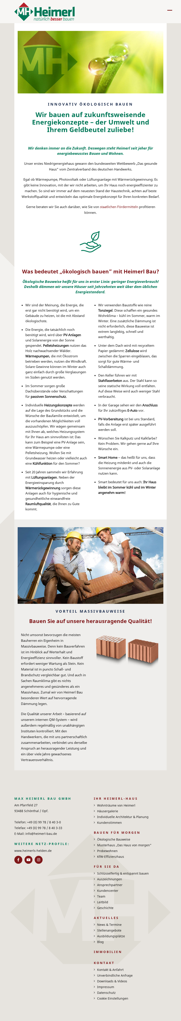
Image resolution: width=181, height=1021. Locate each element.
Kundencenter (107, 890)
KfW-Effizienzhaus (110, 856)
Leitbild (102, 902)
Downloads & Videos (112, 981)
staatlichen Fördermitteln (118, 207)
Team (101, 896)
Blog (100, 942)
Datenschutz (106, 993)
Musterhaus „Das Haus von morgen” (124, 845)
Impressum (105, 987)
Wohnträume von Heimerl (116, 805)
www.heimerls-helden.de (33, 851)
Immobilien (108, 951)
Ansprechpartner (110, 885)
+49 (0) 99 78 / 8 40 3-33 (44, 828)
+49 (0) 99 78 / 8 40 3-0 (43, 822)
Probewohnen (107, 851)
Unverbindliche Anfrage (115, 975)
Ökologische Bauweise (113, 839)
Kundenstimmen (109, 822)
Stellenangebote (109, 930)
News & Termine (109, 924)
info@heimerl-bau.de (41, 834)
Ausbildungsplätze (111, 936)
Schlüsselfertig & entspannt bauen (123, 873)
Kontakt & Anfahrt (110, 970)
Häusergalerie (107, 811)
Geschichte (105, 908)
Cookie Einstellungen (112, 998)
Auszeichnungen (109, 879)
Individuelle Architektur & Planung (123, 817)
